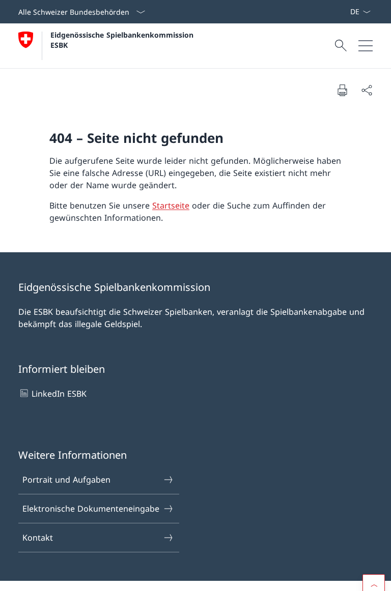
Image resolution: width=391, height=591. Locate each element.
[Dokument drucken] (342, 90)
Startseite (170, 205)
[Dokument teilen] (366, 90)
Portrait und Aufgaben (66, 479)
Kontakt (37, 537)
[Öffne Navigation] (365, 46)
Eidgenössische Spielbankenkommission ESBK (123, 39)
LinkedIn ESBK (59, 393)
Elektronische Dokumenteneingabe (90, 508)
